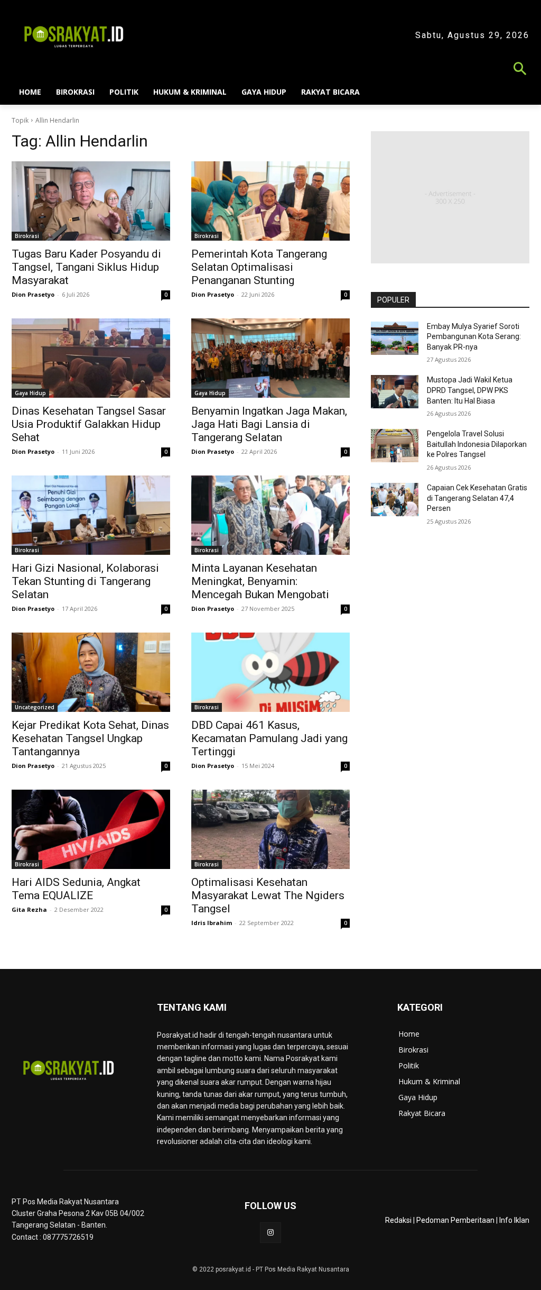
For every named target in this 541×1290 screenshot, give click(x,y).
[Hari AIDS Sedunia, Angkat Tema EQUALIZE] (91, 829)
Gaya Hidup (30, 393)
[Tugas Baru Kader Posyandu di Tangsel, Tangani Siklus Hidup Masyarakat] (91, 201)
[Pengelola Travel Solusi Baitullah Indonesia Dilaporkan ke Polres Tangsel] (394, 445)
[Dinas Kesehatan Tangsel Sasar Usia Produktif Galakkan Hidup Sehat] (91, 358)
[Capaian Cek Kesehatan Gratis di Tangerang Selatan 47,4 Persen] (394, 499)
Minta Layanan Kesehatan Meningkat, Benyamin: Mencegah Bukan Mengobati (260, 581)
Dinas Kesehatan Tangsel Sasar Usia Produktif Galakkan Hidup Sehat (89, 424)
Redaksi (398, 1220)
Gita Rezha (29, 909)
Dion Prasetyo (33, 294)
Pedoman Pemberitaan (455, 1220)
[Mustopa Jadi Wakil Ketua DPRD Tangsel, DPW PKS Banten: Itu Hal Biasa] (394, 391)
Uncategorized (34, 707)
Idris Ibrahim (211, 923)
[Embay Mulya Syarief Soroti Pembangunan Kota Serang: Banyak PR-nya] (394, 338)
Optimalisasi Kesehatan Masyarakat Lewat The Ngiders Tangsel (267, 895)
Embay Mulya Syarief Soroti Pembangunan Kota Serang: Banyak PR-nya (474, 336)
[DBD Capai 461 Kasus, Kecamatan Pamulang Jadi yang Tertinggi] (270, 672)
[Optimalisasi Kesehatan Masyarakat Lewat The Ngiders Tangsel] (270, 829)
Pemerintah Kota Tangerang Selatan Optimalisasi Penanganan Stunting (259, 267)
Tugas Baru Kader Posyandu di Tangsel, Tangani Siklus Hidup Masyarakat (86, 267)
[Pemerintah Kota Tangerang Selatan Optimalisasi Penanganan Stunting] (270, 201)
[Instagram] (270, 1232)
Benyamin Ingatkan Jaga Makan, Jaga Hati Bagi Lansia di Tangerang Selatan (269, 424)
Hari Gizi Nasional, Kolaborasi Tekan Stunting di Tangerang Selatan (85, 581)
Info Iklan (514, 1220)
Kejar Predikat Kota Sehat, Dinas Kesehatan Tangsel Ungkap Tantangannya (90, 738)
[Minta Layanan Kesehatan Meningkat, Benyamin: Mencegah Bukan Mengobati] (270, 515)
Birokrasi (27, 236)
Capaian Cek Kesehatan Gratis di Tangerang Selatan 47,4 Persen (477, 498)
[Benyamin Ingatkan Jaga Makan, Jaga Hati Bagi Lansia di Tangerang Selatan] (270, 358)
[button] (270, 70)
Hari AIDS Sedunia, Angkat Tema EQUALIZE (76, 889)
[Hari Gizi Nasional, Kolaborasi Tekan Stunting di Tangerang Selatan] (91, 515)
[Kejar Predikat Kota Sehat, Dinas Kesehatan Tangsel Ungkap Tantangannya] (91, 672)
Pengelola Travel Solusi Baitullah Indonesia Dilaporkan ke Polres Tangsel (477, 444)
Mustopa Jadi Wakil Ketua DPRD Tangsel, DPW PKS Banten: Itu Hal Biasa (469, 390)
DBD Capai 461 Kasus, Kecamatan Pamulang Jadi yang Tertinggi (269, 738)
